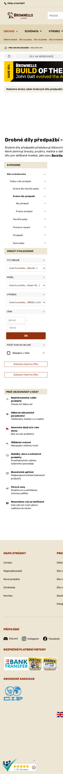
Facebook (54, 638)
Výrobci (54, 31)
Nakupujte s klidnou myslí (24, 445)
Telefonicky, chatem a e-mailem (27, 419)
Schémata (31, 31)
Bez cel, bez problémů (22, 434)
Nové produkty (12, 579)
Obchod (9, 31)
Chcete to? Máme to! (21, 404)
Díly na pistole (40, 39)
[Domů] (8, 56)
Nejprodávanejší (13, 570)
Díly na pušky (25, 39)
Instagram (33, 638)
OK (26, 335)
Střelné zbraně (10, 39)
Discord (13, 638)
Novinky (8, 595)
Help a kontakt (16, 3)
